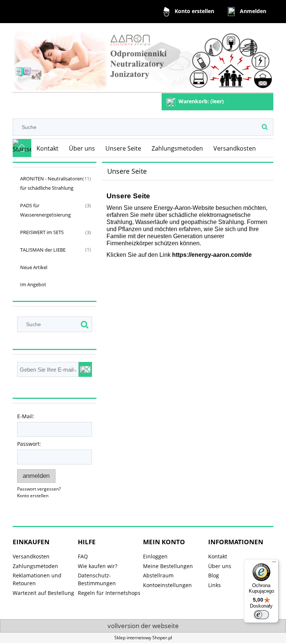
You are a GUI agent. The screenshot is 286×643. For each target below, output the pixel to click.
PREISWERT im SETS (42, 232)
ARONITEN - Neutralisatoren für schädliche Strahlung (51, 183)
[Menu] (274, 563)
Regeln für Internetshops (109, 592)
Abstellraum (158, 575)
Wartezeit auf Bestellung (43, 592)
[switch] (261, 614)
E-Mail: (25, 416)
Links (214, 585)
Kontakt (217, 556)
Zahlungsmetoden (35, 566)
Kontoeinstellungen (167, 585)
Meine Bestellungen (168, 566)
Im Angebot (33, 284)
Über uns (219, 566)
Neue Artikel (33, 267)
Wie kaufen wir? (97, 566)
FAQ (83, 556)
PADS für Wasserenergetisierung (45, 210)
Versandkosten (31, 556)
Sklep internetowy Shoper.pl (143, 637)
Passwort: (29, 443)
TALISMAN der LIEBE (43, 249)
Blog (213, 575)
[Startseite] (143, 59)
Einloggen (155, 556)
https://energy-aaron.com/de (212, 255)
